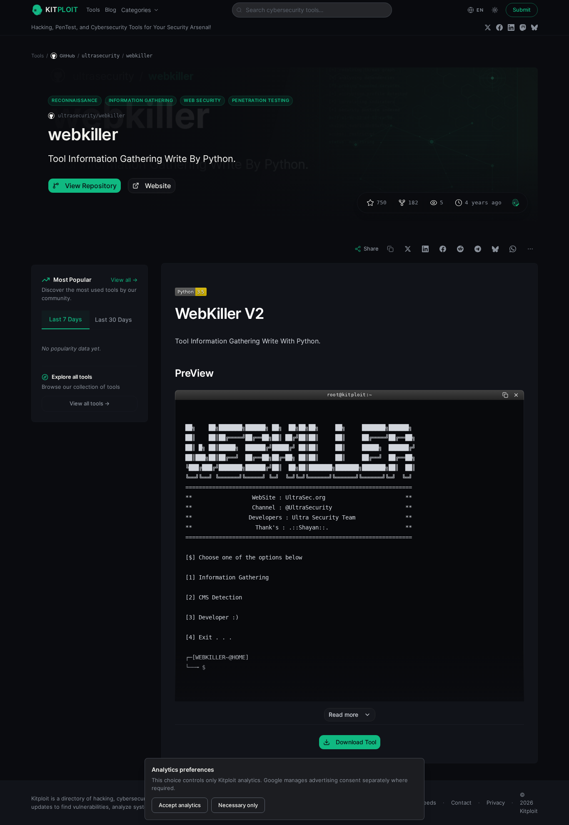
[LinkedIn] (511, 27)
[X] (407, 248)
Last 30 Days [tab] (113, 319)
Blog (110, 9)
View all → (124, 279)
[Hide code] (516, 395)
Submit (522, 9)
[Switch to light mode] (495, 10)
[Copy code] (505, 395)
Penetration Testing (260, 100)
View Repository (91, 185)
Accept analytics (180, 805)
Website (158, 185)
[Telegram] (477, 248)
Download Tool (356, 741)
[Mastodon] (522, 27)
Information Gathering (141, 100)
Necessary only (238, 805)
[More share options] (530, 248)
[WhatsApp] (512, 248)
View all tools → (90, 403)
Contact (461, 802)
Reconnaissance (75, 100)
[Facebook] (499, 27)
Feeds (428, 802)
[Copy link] (390, 248)
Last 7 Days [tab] (65, 319)
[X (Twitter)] (487, 27)
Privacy (496, 802)
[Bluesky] (534, 27)
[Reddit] (460, 248)
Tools (93, 9)
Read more (343, 714)
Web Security (202, 100)
